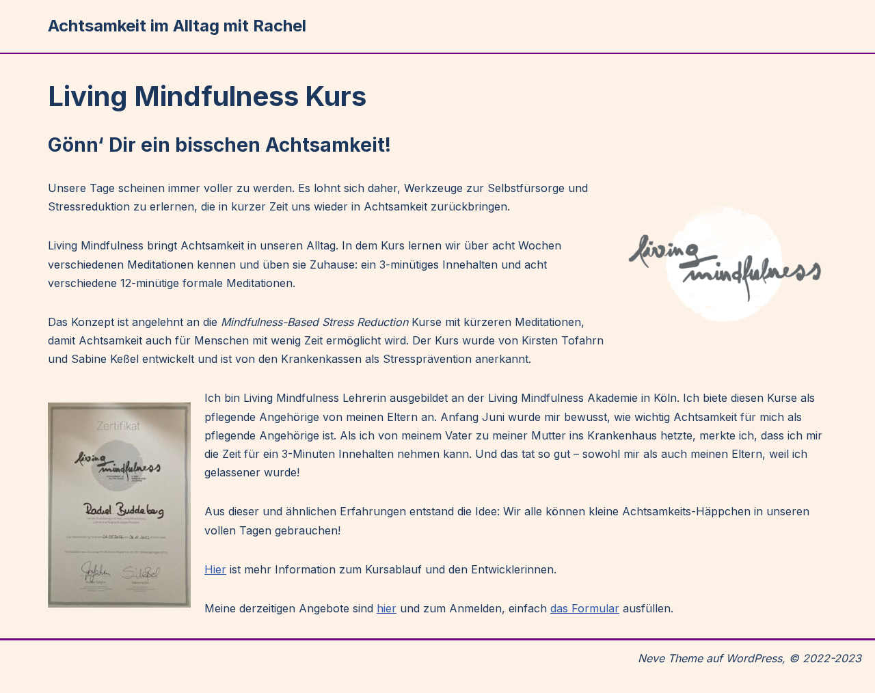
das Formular (584, 608)
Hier (215, 569)
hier (386, 608)
